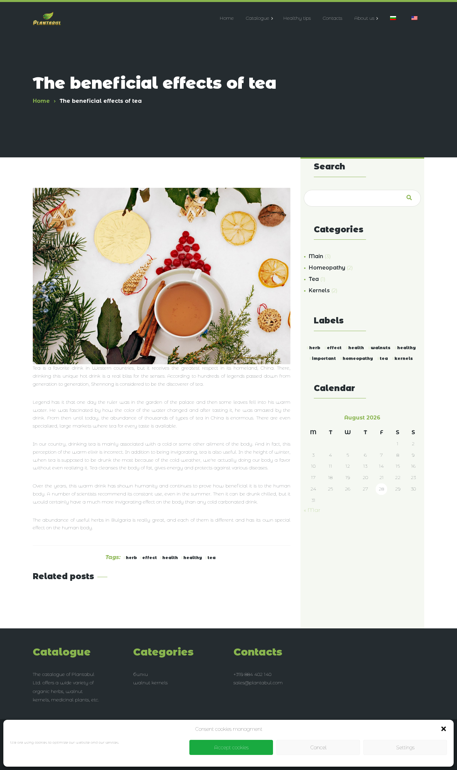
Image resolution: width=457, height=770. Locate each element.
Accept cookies (231, 747)
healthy (192, 557)
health (170, 557)
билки (140, 674)
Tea (314, 279)
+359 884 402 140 (252, 674)
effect (149, 557)
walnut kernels (150, 683)
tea (211, 557)
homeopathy (358, 358)
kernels (403, 358)
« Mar (312, 510)
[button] (443, 728)
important (324, 358)
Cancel (318, 747)
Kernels (319, 290)
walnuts (380, 347)
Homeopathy (327, 267)
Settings (405, 747)
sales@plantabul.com (258, 683)
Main (316, 256)
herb (131, 557)
